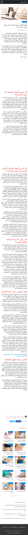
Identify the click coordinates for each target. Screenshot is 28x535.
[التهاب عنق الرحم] (7, 473)
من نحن (8, 527)
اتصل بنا (3, 527)
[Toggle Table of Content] (26, 88)
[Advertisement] (14, 73)
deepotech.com (24, 2)
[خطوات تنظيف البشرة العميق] (7, 486)
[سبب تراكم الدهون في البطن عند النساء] (7, 447)
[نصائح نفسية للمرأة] (20, 486)
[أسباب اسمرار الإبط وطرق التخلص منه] (20, 447)
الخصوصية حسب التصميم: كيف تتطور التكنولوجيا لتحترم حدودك (13, 518)
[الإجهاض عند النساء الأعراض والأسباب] (20, 435)
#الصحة (7, 416)
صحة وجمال (24, 21)
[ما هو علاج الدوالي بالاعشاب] (7, 460)
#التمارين (11, 416)
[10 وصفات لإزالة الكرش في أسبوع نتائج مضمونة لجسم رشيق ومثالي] (20, 460)
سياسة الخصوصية (22, 527)
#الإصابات (22, 416)
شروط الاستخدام (14, 527)
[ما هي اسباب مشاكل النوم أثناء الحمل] (20, 473)
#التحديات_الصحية (16, 416)
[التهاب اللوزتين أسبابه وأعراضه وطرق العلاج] (7, 435)
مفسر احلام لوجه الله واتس (20, 502)
